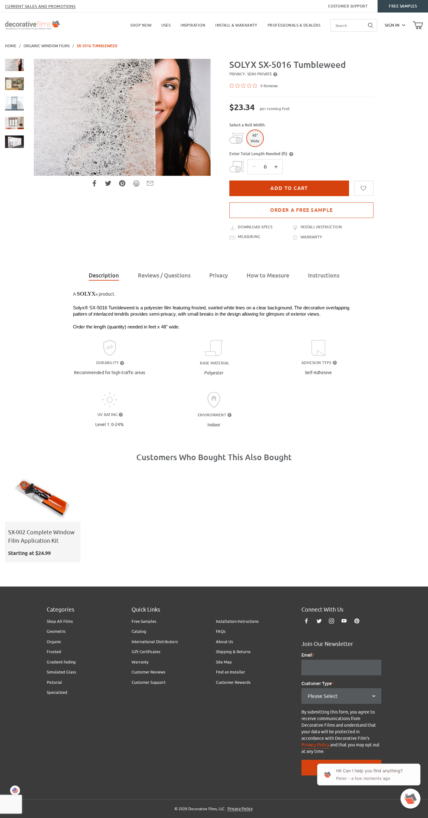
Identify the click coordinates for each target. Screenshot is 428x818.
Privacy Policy (315, 745)
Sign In (392, 25)
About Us (224, 641)
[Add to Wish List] (363, 188)
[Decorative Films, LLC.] (32, 24)
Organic (54, 641)
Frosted (54, 651)
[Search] (371, 25)
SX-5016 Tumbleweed (97, 45)
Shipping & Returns (233, 651)
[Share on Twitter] (108, 183)
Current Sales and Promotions (40, 6)
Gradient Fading (61, 661)
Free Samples (403, 6)
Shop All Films (60, 621)
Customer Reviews (148, 671)
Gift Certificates (146, 651)
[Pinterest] (357, 621)
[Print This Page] (136, 183)
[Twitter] (319, 621)
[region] (14, 144)
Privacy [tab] (218, 275)
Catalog (139, 631)
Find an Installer (230, 671)
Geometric (56, 631)
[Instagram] (331, 621)
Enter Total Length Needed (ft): (258, 153)
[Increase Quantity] (276, 167)
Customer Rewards (233, 682)
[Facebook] (306, 621)
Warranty (140, 661)
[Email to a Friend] (150, 183)
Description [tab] (104, 275)
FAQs (221, 631)
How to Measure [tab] (268, 275)
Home (10, 45)
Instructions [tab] (323, 275)
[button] (14, 65)
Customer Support (348, 6)
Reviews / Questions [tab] (164, 275)
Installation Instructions (237, 621)
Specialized (57, 692)
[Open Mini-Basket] (418, 25)
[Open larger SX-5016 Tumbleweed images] (122, 117)
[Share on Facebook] (94, 183)
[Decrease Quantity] (254, 167)
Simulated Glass (61, 671)
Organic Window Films (46, 45)
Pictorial (54, 682)
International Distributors (155, 641)
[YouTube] (344, 621)
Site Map (224, 661)
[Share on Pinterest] (122, 183)
